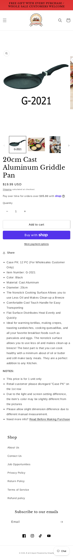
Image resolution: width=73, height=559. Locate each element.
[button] (5, 20)
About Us (13, 447)
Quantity (8, 203)
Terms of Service (18, 489)
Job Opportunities (18, 464)
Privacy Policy (16, 472)
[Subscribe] (61, 522)
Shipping (7, 189)
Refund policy (16, 498)
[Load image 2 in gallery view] (36, 144)
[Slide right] (69, 145)
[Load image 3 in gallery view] (55, 144)
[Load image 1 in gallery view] (17, 144)
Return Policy (16, 481)
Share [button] (11, 252)
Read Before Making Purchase (49, 419)
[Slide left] (4, 145)
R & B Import (31, 553)
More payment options (36, 244)
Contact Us (14, 455)
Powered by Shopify (45, 553)
